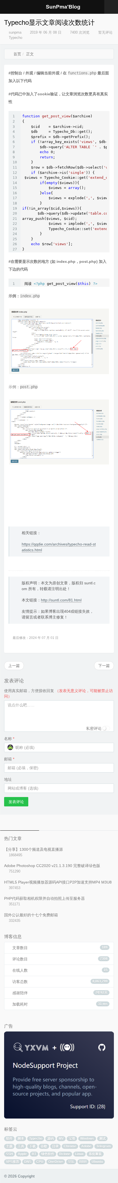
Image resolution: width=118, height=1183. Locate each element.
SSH (9, 1154)
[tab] (19, 823)
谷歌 (44, 1146)
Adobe (86, 1146)
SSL (71, 1162)
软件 (9, 1139)
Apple (22, 1154)
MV (61, 1139)
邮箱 (9, 759)
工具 (21, 1146)
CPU (39, 1162)
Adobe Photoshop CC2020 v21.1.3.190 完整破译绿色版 (52, 865)
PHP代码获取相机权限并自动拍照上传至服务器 (44, 898)
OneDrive (55, 1162)
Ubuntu (97, 1162)
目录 (55, 1146)
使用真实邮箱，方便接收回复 (58, 693)
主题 (9, 1146)
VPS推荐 (12, 1162)
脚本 (21, 1139)
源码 (50, 1139)
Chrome (70, 1146)
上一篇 (14, 665)
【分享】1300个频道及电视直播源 (33, 849)
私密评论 (94, 728)
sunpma (15, 32)
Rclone (64, 1154)
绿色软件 (47, 1154)
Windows (87, 1139)
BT (34, 1154)
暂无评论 (105, 32)
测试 (102, 1139)
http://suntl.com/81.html (61, 600)
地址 (8, 779)
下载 (32, 1146)
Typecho (15, 38)
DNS (27, 1162)
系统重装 (95, 1154)
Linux (79, 1154)
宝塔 (72, 1139)
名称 (9, 738)
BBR (83, 1162)
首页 (16, 54)
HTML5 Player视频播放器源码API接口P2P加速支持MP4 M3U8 (58, 882)
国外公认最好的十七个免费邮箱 (31, 915)
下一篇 (104, 665)
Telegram (103, 1146)
